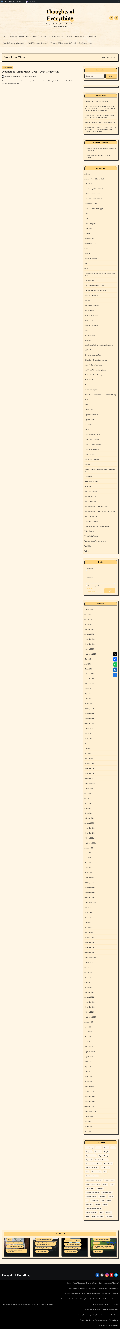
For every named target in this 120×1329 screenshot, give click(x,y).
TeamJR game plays (91, 481)
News (86, 405)
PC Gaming (88, 424)
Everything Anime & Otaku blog (95, 290)
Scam (109, 1200)
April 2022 (88, 808)
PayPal (111, 1196)
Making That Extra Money (93, 375)
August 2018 (88, 1022)
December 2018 (89, 1002)
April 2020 (88, 922)
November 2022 (89, 773)
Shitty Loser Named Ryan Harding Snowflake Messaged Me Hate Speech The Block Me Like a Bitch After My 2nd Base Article (100, 108)
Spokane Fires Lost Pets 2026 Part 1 (97, 101)
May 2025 (87, 659)
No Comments (31, 76)
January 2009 (89, 1091)
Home (5, 36)
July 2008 (87, 1121)
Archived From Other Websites (94, 179)
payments (102, 1196)
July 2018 (87, 1027)
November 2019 (89, 947)
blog (113, 1147)
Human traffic (96, 1172)
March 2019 (88, 987)
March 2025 (88, 669)
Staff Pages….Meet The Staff (108, 1283)
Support (115, 1304)
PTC (102, 1200)
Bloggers (39, 1304)
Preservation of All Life (92, 434)
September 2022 (90, 783)
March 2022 (88, 813)
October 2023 (89, 723)
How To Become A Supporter (13, 43)
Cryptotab (89, 1160)
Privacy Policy (113, 1320)
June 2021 (88, 858)
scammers (89, 1204)
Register (89, 588)
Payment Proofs (89, 419)
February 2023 (89, 758)
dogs (86, 268)
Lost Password (91, 591)
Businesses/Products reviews (94, 199)
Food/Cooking (89, 310)
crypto (106, 1152)
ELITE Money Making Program (94, 285)
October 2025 (89, 649)
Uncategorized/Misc (91, 521)
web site (108, 1212)
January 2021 (89, 883)
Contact (68, 36)
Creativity (87, 233)
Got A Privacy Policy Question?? (86, 1299)
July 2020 (87, 907)
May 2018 (87, 1037)
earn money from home (93, 1164)
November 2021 (89, 833)
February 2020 (89, 932)
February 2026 (89, 629)
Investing (87, 340)
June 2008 (88, 1126)
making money (109, 1180)
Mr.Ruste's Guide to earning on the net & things (100, 395)
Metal (86, 385)
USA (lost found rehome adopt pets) (96, 526)
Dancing (87, 253)
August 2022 (88, 788)
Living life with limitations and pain (96, 360)
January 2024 (89, 709)
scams (98, 1204)
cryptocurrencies (90, 243)
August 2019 (88, 962)
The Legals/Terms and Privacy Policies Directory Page (100, 1309)
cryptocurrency (91, 1156)
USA (101, 1212)
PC (86, 1200)
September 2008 (90, 1111)
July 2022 (87, 793)
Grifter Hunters (89, 320)
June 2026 (88, 619)
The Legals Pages (85, 43)
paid (112, 1184)
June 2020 (88, 912)
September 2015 (90, 1052)
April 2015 (88, 1072)
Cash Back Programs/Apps (93, 209)
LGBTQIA (87, 350)
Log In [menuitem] (6, 1)
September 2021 (90, 843)
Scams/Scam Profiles (91, 459)
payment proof (106, 1192)
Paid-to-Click (88, 410)
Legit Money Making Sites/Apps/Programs (98, 345)
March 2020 (88, 927)
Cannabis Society (90, 204)
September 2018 (90, 1017)
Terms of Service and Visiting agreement (93, 1320)
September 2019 (90, 957)
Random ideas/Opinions (92, 444)
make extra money (91, 1176)
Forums (43, 36)
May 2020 (87, 917)
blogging (89, 1152)
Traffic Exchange (91, 1212)
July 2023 (87, 733)
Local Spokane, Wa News (93, 365)
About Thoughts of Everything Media (23, 36)
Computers (88, 228)
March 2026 (88, 624)
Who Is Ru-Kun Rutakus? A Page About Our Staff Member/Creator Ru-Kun (93, 1288)
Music (86, 400)
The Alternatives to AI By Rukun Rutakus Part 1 (100, 122)
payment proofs (91, 1196)
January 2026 (89, 634)
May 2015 (87, 1067)
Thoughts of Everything (93, 1208)
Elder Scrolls (108, 1164)
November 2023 (89, 718)
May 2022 (87, 803)
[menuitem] (1, 1)
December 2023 (89, 714)
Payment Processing (91, 415)
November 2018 (89, 1007)
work (87, 1216)
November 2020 (89, 893)
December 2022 (89, 768)
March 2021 (88, 873)
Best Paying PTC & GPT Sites (94, 189)
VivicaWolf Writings (91, 536)
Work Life (87, 546)
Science (87, 464)
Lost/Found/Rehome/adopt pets (95, 370)
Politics (87, 429)
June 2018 (88, 1032)
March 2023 (88, 753)
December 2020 (89, 888)
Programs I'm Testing (91, 439)
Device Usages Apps (91, 258)
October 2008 (89, 1106)
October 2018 (89, 1012)
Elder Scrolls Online (92, 1168)
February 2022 (89, 818)
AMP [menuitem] (33, 1)
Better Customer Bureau (92, 194)
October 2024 (89, 684)
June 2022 (88, 798)
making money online (93, 1184)
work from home (97, 1216)
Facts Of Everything (91, 295)
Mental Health (89, 380)
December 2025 (89, 639)
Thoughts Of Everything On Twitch (63, 43)
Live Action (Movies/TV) (92, 355)
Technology (88, 486)
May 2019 (87, 977)
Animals (87, 174)
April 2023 (88, 748)
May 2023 (87, 743)
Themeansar (48, 1304)
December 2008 (89, 1096)
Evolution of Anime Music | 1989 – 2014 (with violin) (30, 71)
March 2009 (88, 1081)
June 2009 (88, 1076)
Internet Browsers (90, 335)
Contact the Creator (67, 1299)
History (86, 330)
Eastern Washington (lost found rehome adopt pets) (100, 274)
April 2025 (88, 664)
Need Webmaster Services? (38, 43)
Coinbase (98, 1152)
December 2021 (89, 828)
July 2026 (87, 614)
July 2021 (87, 853)
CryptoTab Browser (101, 1160)
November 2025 (89, 644)
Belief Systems (89, 184)
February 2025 (89, 674)
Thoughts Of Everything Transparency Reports (100, 511)
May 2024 (87, 694)
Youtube (109, 1216)
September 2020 (90, 902)
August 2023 (88, 728)
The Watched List (90, 496)
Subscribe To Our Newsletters (86, 36)
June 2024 (88, 689)
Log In (110, 591)
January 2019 (89, 997)
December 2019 (89, 942)
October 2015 (89, 1047)
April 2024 (88, 699)
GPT (87, 1172)
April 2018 (88, 1042)
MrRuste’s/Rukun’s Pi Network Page (99, 1293)
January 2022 (89, 823)
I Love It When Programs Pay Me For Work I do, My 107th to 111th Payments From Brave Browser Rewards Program (100, 129)
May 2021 (87, 863)
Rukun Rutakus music (91, 449)
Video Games (89, 531)
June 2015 (88, 1062)
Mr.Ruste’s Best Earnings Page (74, 1293)
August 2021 (88, 848)
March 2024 (88, 704)
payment (100, 1188)
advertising (89, 1147)
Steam (105, 1204)
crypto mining (89, 238)
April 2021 (88, 868)
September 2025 (90, 654)
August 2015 (88, 1057)
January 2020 (89, 937)
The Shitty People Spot (92, 491)
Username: (89, 568)
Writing (86, 551)
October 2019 (89, 952)
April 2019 (88, 982)
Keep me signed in (94, 586)
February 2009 (89, 1086)
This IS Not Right (90, 501)
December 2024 (89, 679)
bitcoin (106, 1147)
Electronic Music (90, 280)
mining (105, 1184)
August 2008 (88, 1116)
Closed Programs (90, 224)
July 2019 (87, 967)
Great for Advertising (91, 315)
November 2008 (89, 1101)
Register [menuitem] (11, 1)
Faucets (87, 300)
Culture (86, 248)
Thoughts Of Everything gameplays (96, 506)
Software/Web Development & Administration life (99, 470)
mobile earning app (91, 390)
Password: (89, 577)
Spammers (88, 476)
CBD (86, 219)
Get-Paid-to (105, 1168)
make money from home (93, 1180)
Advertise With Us (56, 36)
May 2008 (87, 1131)
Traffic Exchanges (90, 516)
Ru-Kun (7, 76)
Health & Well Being (91, 325)
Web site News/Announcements (95, 541)
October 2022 (89, 778)
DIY (85, 263)
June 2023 (88, 738)
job (105, 1172)
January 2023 (89, 763)
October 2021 (89, 838)
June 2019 (88, 972)
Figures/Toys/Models (91, 305)
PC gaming (94, 1200)
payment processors (92, 1192)
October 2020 (89, 897)
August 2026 (88, 609)
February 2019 (89, 992)
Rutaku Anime (7, 67)
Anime (98, 1147)
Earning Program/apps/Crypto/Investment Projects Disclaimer (98, 1315)
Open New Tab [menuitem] (19, 1)
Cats (86, 214)
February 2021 (89, 878)
